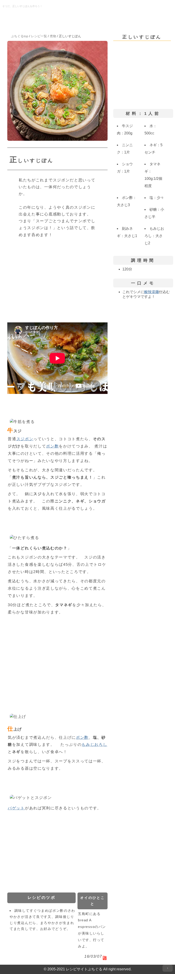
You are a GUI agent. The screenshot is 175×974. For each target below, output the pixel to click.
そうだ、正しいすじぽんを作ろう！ (22, 6)
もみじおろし (94, 744)
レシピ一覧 (39, 36)
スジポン (24, 439)
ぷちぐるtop (19, 36)
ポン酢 (52, 446)
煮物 (53, 36)
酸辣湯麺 (151, 292)
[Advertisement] (57, 277)
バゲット (16, 808)
